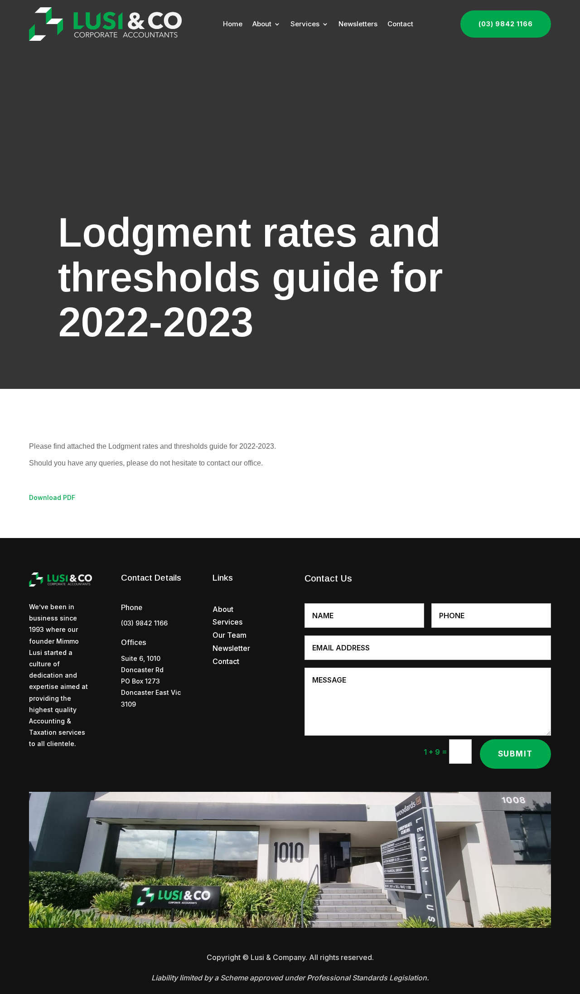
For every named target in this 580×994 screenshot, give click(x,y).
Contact (400, 23)
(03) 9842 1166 (505, 24)
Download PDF (52, 497)
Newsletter (231, 648)
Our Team (229, 635)
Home (232, 23)
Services (304, 23)
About (261, 23)
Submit (515, 753)
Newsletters (357, 23)
